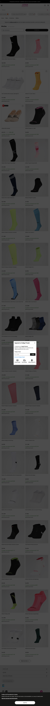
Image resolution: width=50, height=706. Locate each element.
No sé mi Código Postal (20, 357)
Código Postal (18, 351)
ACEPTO (25, 702)
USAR (33, 354)
